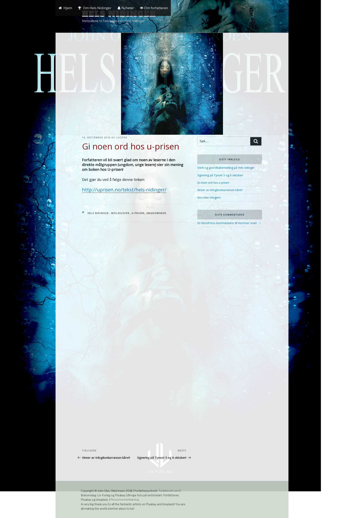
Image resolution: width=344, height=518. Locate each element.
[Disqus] (134, 272)
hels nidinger (98, 213)
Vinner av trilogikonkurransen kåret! (219, 190)
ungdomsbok (157, 213)
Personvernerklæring (124, 499)
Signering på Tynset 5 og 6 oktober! (220, 175)
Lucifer (121, 137)
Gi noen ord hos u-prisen (213, 182)
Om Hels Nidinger (97, 8)
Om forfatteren (155, 8)
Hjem (68, 8)
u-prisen (138, 213)
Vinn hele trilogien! (209, 197)
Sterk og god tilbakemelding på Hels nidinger (225, 168)
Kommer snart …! (249, 223)
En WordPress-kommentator (215, 223)
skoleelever (120, 213)
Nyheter (127, 8)
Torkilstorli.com (168, 491)
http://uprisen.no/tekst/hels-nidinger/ (124, 189)
